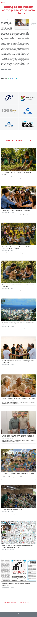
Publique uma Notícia (26, 602)
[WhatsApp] (8, 78)
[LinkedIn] (14, 78)
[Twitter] (12, 78)
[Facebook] (10, 78)
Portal (3, 2)
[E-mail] (16, 78)
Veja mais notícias (10, 602)
